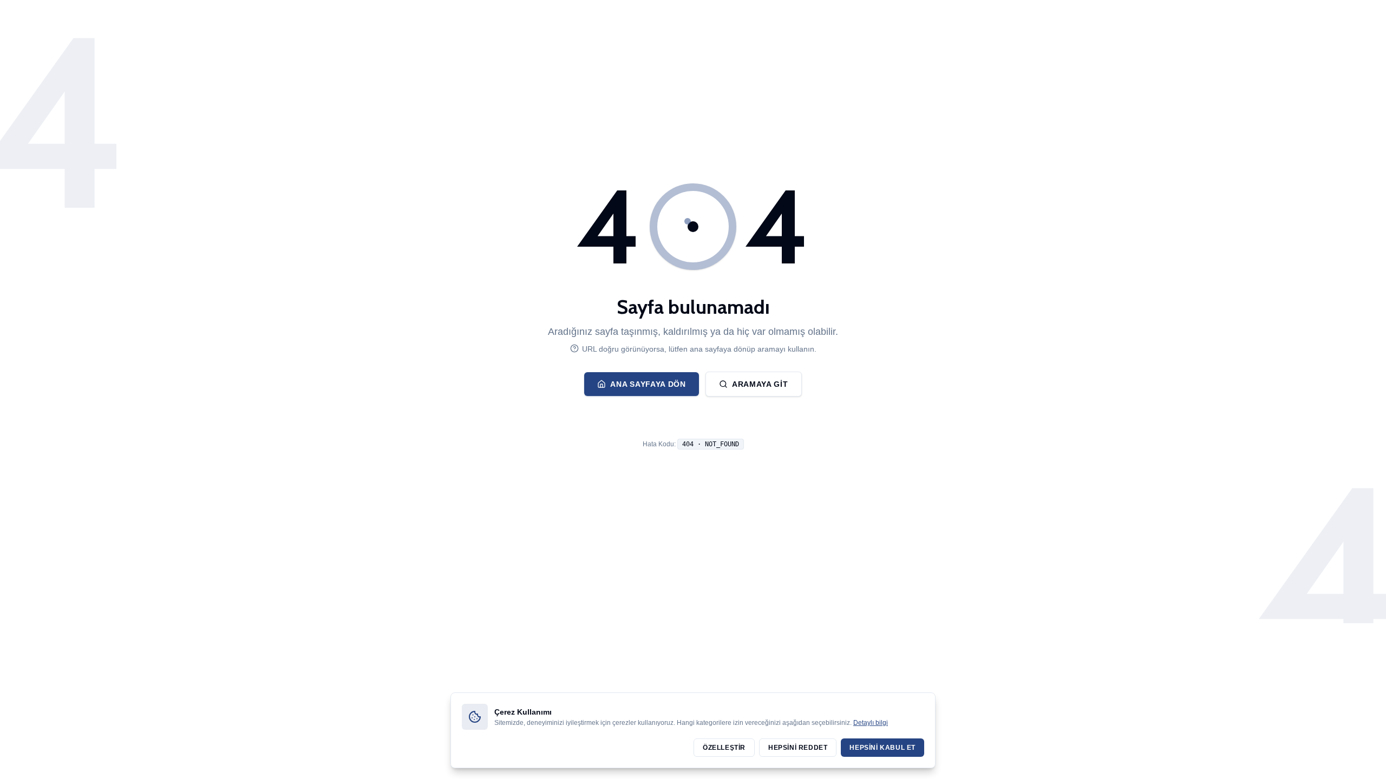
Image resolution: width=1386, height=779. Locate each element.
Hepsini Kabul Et (882, 747)
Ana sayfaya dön (648, 384)
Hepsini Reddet (797, 747)
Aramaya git (760, 384)
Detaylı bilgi (870, 723)
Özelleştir (724, 747)
